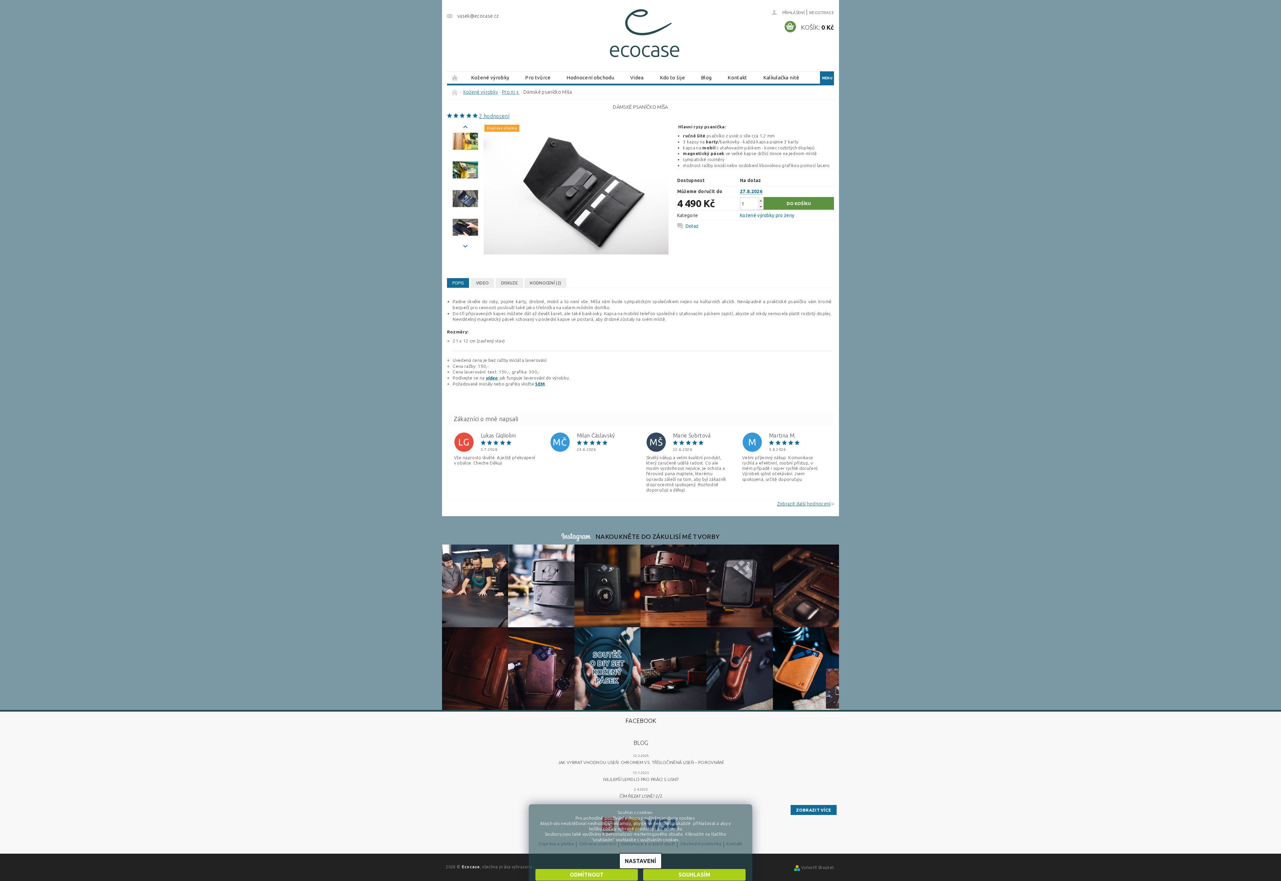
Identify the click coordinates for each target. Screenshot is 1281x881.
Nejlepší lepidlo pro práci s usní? (641, 779)
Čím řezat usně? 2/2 (640, 796)
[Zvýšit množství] (761, 200)
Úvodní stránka (455, 77)
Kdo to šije (672, 77)
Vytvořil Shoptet (817, 867)
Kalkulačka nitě (781, 77)
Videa (637, 77)
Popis (458, 283)
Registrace (821, 12)
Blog (706, 77)
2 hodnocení (494, 116)
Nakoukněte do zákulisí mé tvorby (657, 536)
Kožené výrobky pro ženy (767, 215)
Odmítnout (586, 875)
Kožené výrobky (490, 77)
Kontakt (737, 77)
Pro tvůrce (537, 77)
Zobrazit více (813, 810)
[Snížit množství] (761, 206)
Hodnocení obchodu (590, 77)
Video (482, 283)
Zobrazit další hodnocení (804, 503)
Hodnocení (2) (545, 283)
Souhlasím (694, 875)
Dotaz (692, 226)
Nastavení (640, 861)
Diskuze (509, 283)
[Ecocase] (644, 36)
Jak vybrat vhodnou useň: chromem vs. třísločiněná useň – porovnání (641, 762)
